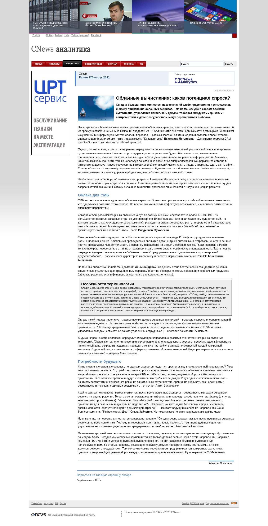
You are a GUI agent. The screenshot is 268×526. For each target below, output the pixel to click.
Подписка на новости (217, 503)
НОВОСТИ (54, 64)
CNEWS (39, 64)
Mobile (49, 35)
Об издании (54, 515)
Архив (63, 503)
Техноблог (36, 503)
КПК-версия (197, 503)
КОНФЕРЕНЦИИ (93, 64)
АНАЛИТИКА (72, 63)
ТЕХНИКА (129, 64)
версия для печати (224, 90)
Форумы (48, 503)
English (36, 35)
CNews (175, 512)
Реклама (67, 515)
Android (58, 35)
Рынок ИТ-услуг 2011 (94, 77)
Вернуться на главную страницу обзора (104, 475)
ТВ (141, 64)
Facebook (96, 35)
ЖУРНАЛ (112, 64)
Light (66, 35)
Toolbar (185, 503)
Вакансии (78, 515)
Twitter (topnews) (80, 35)
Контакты (90, 515)
